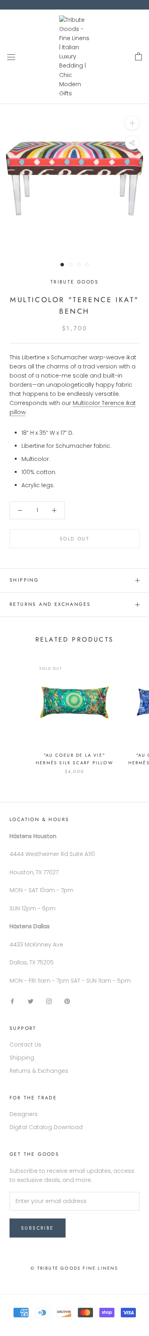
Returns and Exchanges (50, 604)
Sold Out (74, 538)
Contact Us (25, 1045)
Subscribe (37, 1228)
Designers (24, 1114)
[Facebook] (12, 1001)
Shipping (24, 580)
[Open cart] (138, 57)
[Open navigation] (11, 57)
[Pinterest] (67, 1001)
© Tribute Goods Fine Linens (74, 1268)
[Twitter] (30, 1001)
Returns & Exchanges (39, 1071)
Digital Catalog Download (46, 1127)
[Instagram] (49, 1001)
